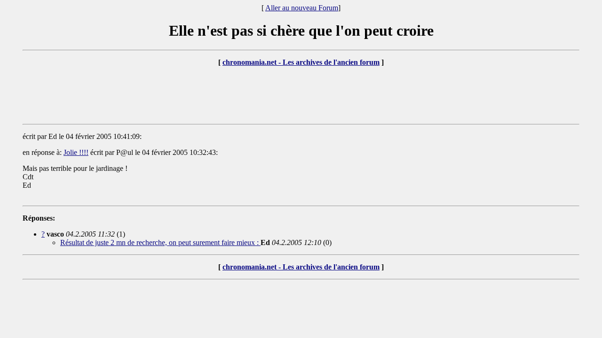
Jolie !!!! (75, 152)
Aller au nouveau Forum (301, 8)
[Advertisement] (301, 95)
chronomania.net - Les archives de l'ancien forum (301, 62)
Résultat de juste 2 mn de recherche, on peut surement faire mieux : (160, 242)
